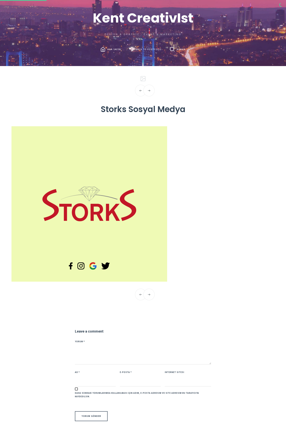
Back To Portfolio (148, 49)
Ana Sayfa (114, 49)
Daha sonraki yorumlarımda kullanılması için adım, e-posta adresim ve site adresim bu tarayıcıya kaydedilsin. (137, 395)
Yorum (80, 342)
